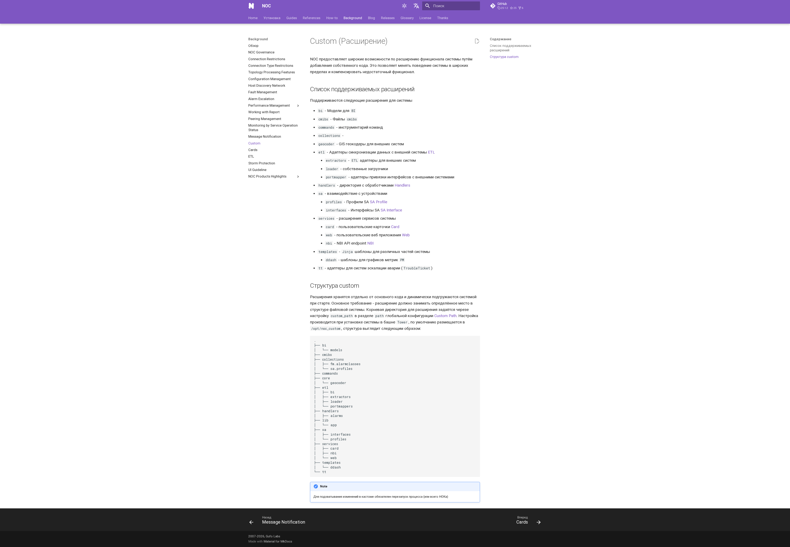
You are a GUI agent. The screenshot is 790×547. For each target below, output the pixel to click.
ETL (431, 152)
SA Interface (391, 210)
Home (253, 18)
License (425, 18)
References (311, 18)
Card (395, 226)
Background (353, 18)
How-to (332, 18)
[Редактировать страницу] (477, 41)
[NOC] (251, 6)
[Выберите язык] (416, 6)
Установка (272, 18)
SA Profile (378, 202)
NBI (370, 243)
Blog (371, 18)
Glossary (407, 18)
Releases (388, 18)
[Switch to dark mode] (404, 6)
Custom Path (445, 315)
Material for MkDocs (278, 541)
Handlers (402, 185)
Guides (291, 18)
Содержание (500, 39)
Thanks (442, 18)
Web (406, 235)
